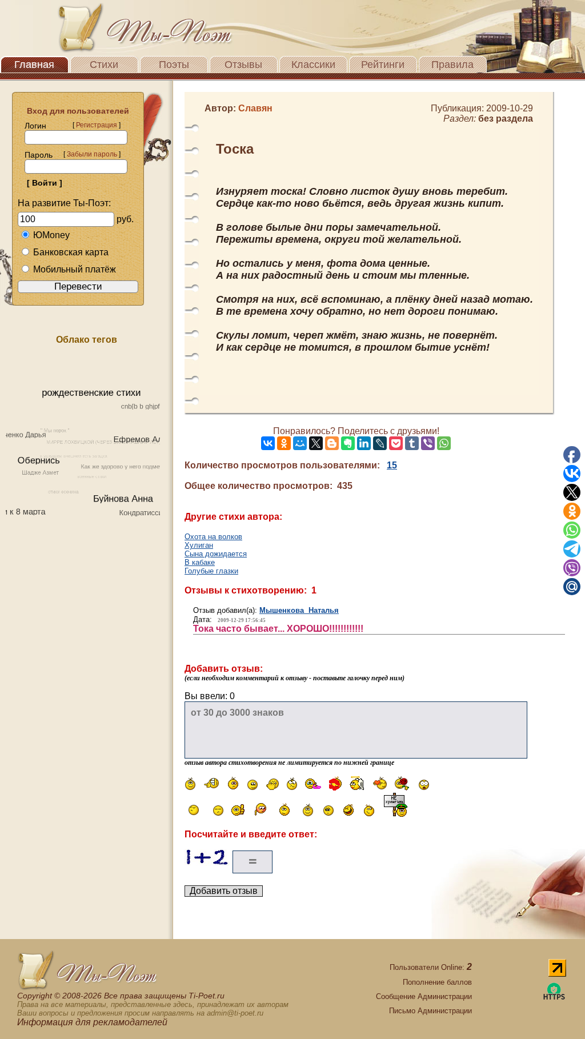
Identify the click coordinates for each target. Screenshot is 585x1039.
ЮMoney (51, 235)
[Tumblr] (412, 443)
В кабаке (200, 562)
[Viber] (428, 443)
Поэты (174, 64)
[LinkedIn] (364, 443)
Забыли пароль (92, 154)
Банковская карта (71, 252)
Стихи (104, 64)
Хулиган (199, 545)
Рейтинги (382, 64)
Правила (452, 64)
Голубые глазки (211, 571)
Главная (34, 64)
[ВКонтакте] (268, 443)
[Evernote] (348, 443)
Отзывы (243, 64)
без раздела (505, 118)
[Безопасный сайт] (554, 997)
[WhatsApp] (444, 443)
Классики (313, 64)
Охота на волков (213, 536)
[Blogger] (332, 443)
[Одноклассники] (284, 443)
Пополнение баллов (437, 982)
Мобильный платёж (74, 269)
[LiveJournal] (380, 443)
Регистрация (96, 125)
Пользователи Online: (431, 967)
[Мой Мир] (300, 443)
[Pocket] (396, 443)
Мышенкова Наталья (299, 610)
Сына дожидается (216, 553)
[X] (316, 443)
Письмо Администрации (430, 1010)
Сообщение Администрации (424, 996)
